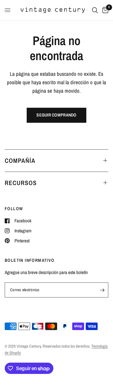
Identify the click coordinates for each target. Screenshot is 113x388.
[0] (104, 10)
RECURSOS (21, 182)
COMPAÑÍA (20, 160)
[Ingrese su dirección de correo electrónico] (102, 289)
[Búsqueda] (95, 10)
